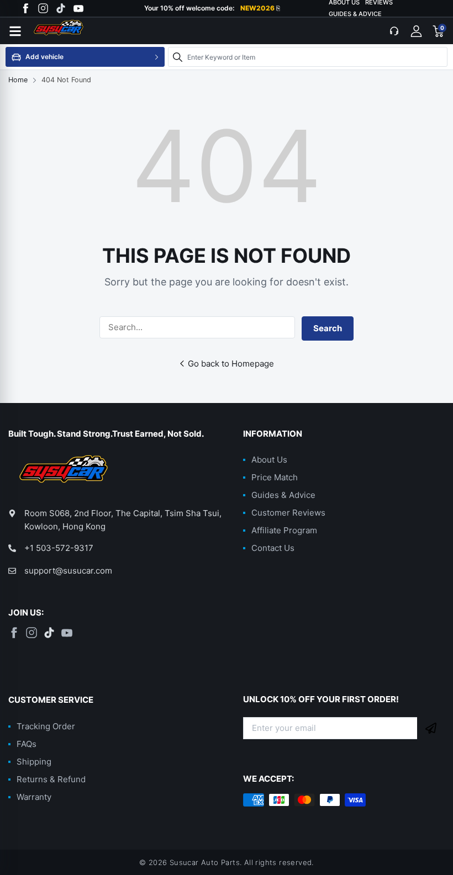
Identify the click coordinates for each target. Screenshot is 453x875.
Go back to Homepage (231, 363)
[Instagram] (43, 8)
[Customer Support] (393, 31)
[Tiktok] (61, 8)
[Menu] (15, 31)
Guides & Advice (355, 14)
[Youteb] (78, 8)
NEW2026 (260, 8)
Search (327, 328)
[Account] (416, 31)
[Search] (177, 56)
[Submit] (431, 728)
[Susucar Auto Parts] (69, 31)
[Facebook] (25, 8)
